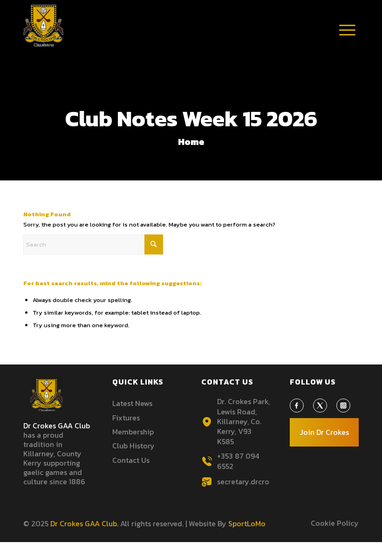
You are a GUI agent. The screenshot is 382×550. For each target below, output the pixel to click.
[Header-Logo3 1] (43, 26)
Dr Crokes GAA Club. (84, 523)
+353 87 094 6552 (238, 460)
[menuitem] (347, 30)
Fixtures (126, 417)
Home (191, 142)
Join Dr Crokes (324, 432)
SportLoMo (247, 523)
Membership (133, 431)
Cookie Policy (335, 523)
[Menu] (347, 40)
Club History (133, 445)
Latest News (132, 403)
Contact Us (131, 460)
